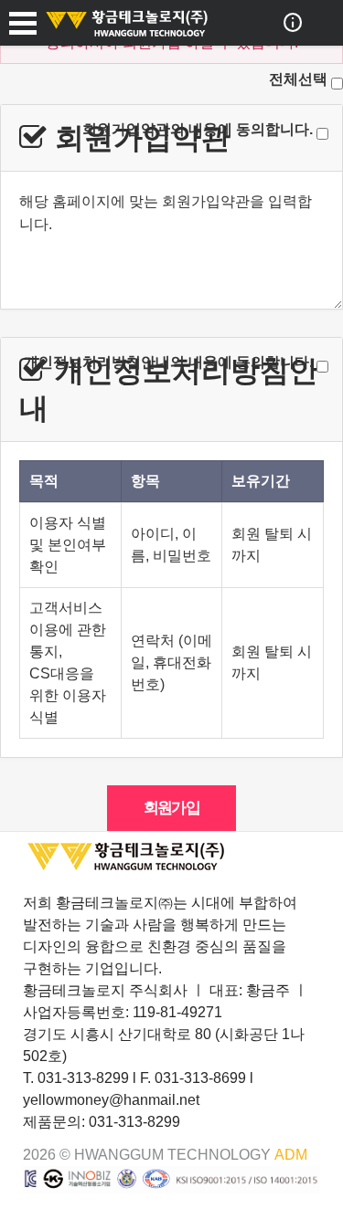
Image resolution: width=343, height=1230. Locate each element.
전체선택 (298, 79)
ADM (290, 1154)
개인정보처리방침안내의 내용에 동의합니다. (168, 362)
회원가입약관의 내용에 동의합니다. (197, 129)
